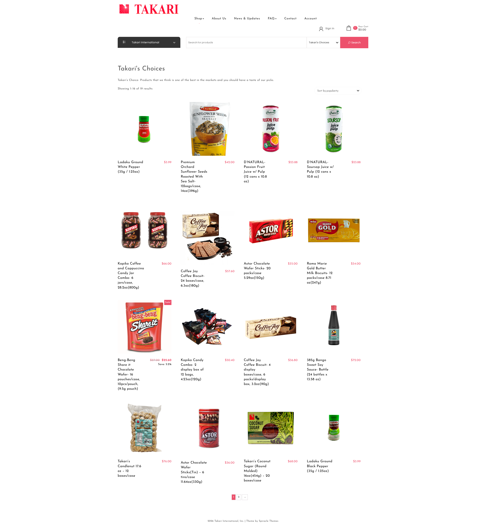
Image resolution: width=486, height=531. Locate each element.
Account (310, 18)
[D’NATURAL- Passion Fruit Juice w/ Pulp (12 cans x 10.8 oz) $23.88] (270, 129)
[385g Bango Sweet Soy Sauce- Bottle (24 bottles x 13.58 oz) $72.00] (334, 327)
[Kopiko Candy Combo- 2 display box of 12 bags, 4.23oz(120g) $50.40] (207, 327)
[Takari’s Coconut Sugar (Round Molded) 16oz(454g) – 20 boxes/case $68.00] (270, 428)
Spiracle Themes (268, 521)
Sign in (329, 28)
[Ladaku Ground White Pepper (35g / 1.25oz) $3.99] (144, 129)
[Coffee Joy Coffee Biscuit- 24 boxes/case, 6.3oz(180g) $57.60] (207, 234)
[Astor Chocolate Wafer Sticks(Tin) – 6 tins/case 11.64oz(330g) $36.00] (207, 428)
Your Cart (363, 27)
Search (356, 42)
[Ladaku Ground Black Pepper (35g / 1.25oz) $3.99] (334, 428)
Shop (198, 18)
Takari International (145, 42)
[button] (185, 18)
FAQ (271, 18)
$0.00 (362, 30)
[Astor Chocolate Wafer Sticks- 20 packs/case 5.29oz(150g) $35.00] (270, 230)
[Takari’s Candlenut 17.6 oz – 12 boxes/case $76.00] (144, 428)
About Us (219, 18)
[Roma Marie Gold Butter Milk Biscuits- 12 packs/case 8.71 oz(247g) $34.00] (334, 230)
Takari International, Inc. (229, 521)
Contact (290, 18)
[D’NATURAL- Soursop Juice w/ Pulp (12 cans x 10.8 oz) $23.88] (334, 129)
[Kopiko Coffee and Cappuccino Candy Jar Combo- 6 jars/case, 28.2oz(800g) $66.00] (144, 230)
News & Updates (247, 18)
